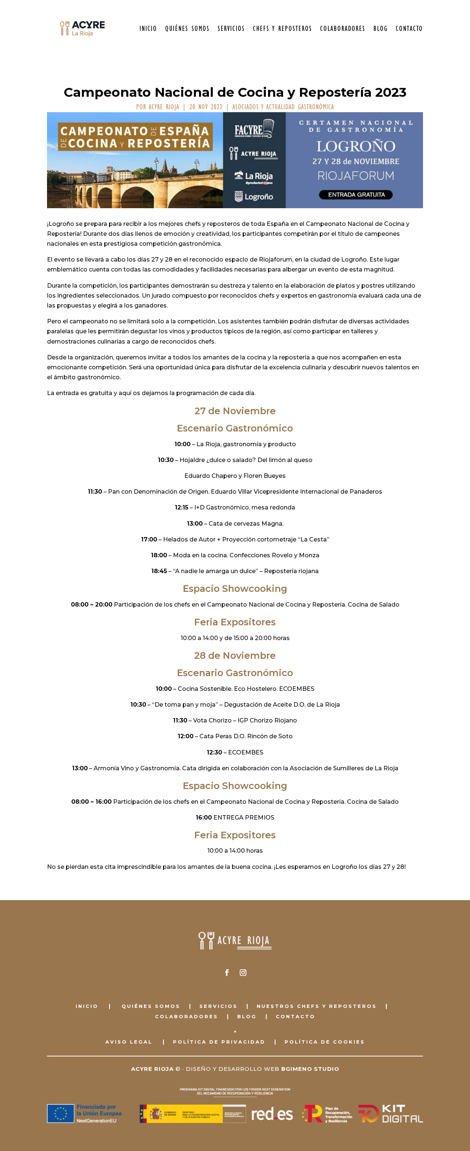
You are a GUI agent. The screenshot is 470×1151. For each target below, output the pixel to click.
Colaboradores (342, 29)
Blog (380, 29)
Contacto (409, 29)
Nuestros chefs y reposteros (317, 1006)
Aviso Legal (128, 1042)
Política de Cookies (325, 1042)
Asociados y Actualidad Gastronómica (283, 107)
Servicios (231, 29)
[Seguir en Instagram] (243, 972)
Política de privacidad (219, 1042)
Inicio (148, 29)
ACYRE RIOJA (164, 107)
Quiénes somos (187, 29)
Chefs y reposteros (282, 29)
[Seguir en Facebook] (227, 972)
